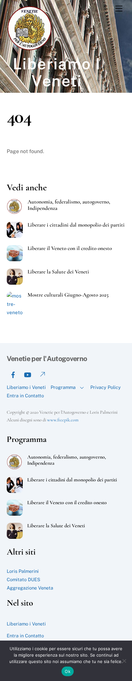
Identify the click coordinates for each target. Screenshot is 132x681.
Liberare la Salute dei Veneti (58, 272)
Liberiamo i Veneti (26, 387)
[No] (124, 661)
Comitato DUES (23, 579)
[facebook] (13, 374)
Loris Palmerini (23, 571)
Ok (67, 671)
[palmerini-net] (42, 374)
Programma (63, 387)
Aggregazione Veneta (30, 587)
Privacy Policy (105, 387)
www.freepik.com (62, 420)
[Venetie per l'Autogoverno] (31, 49)
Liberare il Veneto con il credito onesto (70, 248)
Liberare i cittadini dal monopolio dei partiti (76, 225)
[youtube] (27, 374)
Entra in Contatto (25, 395)
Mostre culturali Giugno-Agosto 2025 (68, 295)
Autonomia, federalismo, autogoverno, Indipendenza (69, 205)
